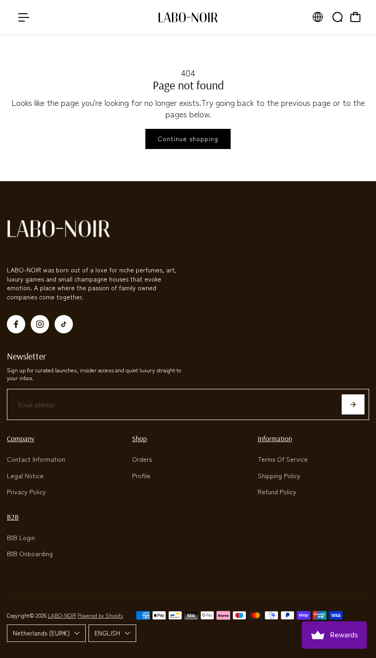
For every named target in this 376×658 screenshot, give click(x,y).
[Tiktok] (64, 324)
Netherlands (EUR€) (41, 632)
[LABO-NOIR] (188, 17)
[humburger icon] (24, 17)
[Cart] (355, 17)
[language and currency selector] (318, 17)
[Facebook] (16, 324)
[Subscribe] (353, 404)
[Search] (337, 17)
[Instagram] (40, 324)
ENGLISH (107, 632)
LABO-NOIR (62, 615)
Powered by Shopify (100, 615)
